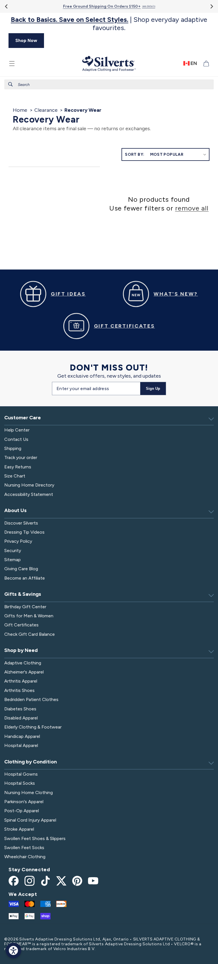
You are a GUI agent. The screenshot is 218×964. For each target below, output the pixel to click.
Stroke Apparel (19, 829)
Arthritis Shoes (19, 690)
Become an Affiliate (24, 578)
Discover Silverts (21, 523)
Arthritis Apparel (20, 681)
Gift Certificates (21, 625)
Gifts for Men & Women (28, 615)
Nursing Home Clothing (28, 792)
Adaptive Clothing (22, 663)
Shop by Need (21, 650)
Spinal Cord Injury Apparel (30, 820)
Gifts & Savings (22, 594)
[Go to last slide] (7, 6)
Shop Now (26, 40)
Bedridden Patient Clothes (31, 699)
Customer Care (22, 417)
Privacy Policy (18, 541)
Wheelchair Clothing (24, 856)
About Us (15, 510)
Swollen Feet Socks (24, 847)
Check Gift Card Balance (29, 634)
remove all (192, 208)
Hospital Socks (19, 783)
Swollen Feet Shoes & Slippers (35, 838)
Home (20, 110)
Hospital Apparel (21, 745)
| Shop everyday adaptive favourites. (109, 24)
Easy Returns (17, 467)
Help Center (17, 430)
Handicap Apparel (22, 736)
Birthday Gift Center (25, 606)
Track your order (20, 457)
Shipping (12, 448)
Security (12, 550)
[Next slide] (211, 6)
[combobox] (109, 84)
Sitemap (12, 559)
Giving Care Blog (21, 568)
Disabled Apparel (21, 718)
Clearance (46, 110)
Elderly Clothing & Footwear (33, 727)
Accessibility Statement (28, 494)
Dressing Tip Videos (24, 532)
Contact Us (16, 439)
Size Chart (14, 476)
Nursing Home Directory (29, 485)
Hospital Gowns (21, 774)
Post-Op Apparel (21, 810)
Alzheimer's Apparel (24, 672)
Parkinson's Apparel (23, 801)
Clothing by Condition (30, 762)
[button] (12, 63)
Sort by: (134, 154)
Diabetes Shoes (20, 709)
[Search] (10, 84)
